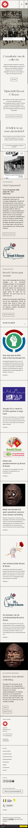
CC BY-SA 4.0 (6, 819)
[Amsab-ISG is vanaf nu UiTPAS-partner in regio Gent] (14, 394)
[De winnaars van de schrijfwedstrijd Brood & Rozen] (14, 600)
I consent (23, 826)
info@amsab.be (9, 735)
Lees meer (14, 79)
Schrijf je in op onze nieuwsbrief (12, 791)
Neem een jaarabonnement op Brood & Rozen (14, 463)
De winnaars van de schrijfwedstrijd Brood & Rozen (13, 618)
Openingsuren (5, 739)
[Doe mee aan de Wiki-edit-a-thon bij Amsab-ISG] (14, 341)
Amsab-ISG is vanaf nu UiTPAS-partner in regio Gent (13, 411)
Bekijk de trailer (7, 711)
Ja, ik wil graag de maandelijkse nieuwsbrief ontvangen (14, 146)
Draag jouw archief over (7, 756)
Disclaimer (5, 809)
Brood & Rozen (6, 762)
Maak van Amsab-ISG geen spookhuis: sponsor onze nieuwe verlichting (13, 512)
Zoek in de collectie (7, 751)
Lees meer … (5, 375)
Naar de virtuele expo (8, 314)
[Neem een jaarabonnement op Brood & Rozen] (14, 446)
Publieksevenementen (7, 759)
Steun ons (5, 770)
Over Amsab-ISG (6, 767)
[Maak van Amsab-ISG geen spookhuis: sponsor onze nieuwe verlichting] (14, 495)
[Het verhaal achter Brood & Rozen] (14, 549)
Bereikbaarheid (6, 740)
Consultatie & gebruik (7, 753)
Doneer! (5, 707)
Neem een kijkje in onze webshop (14, 116)
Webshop (5, 764)
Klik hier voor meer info (9, 234)
